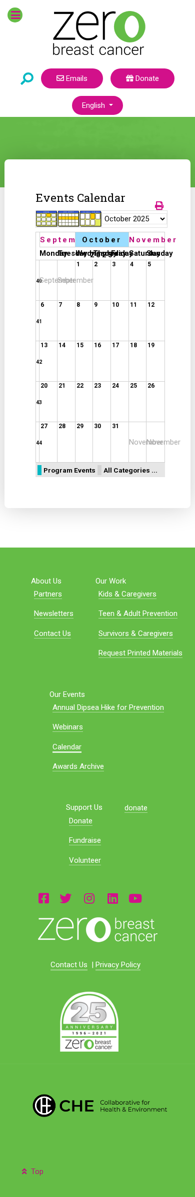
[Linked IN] (113, 898)
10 (115, 304)
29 (80, 426)
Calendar (67, 746)
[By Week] (69, 218)
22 (80, 385)
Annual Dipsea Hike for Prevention (108, 707)
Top (36, 1171)
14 (62, 345)
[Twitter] (65, 898)
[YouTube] (135, 898)
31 (115, 426)
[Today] (91, 218)
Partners (48, 594)
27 (44, 426)
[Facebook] (43, 898)
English (94, 105)
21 (62, 385)
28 (62, 426)
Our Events (67, 694)
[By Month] (47, 218)
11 (133, 304)
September (66, 239)
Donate (146, 78)
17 (115, 345)
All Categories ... (131, 470)
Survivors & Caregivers (135, 633)
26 (151, 385)
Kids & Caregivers (127, 594)
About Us (46, 581)
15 (80, 345)
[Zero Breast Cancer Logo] (97, 929)
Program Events (70, 470)
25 (133, 385)
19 (151, 345)
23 (97, 385)
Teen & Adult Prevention (138, 613)
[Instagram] (89, 898)
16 (97, 345)
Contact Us (52, 633)
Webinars (67, 726)
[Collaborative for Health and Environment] (97, 1105)
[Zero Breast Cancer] (97, 32)
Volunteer (85, 860)
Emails (76, 78)
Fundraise (85, 840)
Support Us (84, 807)
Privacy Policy (118, 964)
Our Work (111, 581)
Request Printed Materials (140, 652)
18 (133, 345)
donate (136, 807)
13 (44, 345)
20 (44, 385)
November (153, 239)
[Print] (160, 206)
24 (115, 385)
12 (151, 304)
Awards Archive (78, 766)
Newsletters (54, 613)
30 (97, 426)
